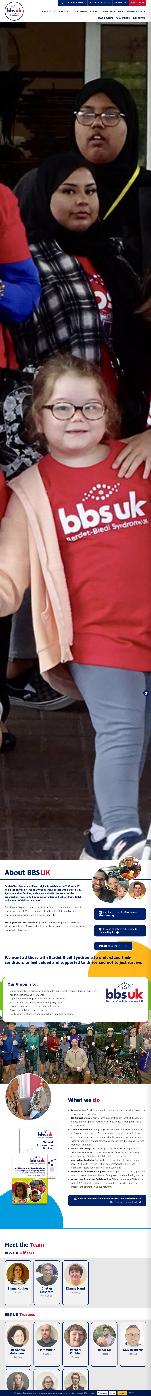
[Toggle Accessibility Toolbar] (146, 693)
